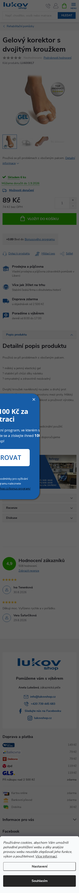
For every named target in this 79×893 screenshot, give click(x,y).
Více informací (46, 856)
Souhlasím (40, 881)
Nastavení (39, 866)
